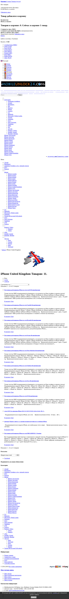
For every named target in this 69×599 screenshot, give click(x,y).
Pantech (10, 229)
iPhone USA (8, 155)
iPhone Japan (8, 148)
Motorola (10, 114)
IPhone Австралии (9, 135)
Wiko (9, 125)
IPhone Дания (12, 198)
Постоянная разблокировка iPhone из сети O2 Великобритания (20, 396)
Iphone (6, 172)
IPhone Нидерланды (14, 201)
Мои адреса (7, 577)
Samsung (10, 119)
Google (10, 242)
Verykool (10, 247)
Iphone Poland (8, 140)
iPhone (10, 109)
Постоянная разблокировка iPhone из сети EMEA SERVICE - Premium (22, 433)
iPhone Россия (12, 206)
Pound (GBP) (8, 53)
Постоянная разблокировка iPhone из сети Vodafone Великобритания (22, 365)
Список (6, 281)
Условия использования (11, 558)
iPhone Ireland (8, 146)
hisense (10, 243)
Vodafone (11, 124)
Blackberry (11, 104)
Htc (9, 106)
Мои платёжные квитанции (12, 575)
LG (9, 112)
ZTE (5, 222)
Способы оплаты (9, 563)
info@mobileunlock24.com (16, 590)
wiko (5, 232)
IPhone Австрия (9, 137)
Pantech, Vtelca (12, 130)
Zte (9, 127)
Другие (6, 238)
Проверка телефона (14, 101)
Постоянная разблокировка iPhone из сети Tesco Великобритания (21, 381)
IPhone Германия (9, 145)
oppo (9, 245)
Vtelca (10, 230)
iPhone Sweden (8, 151)
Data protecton (8, 562)
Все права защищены (15, 566)
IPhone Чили (12, 208)
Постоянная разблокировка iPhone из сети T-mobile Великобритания (22, 305)
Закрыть (33, 597)
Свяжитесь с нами (9, 557)
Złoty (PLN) (7, 58)
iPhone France (8, 143)
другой (10, 129)
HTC (5, 167)
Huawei (10, 108)
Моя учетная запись (7, 570)
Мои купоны (8, 580)
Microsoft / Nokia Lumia (15, 116)
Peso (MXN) (8, 51)
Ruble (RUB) (8, 56)
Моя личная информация (12, 578)
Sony (9, 121)
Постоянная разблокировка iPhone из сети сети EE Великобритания (22, 290)
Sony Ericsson (12, 122)
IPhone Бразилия (9, 138)
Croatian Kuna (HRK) (10, 45)
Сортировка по (5, 284)
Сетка (6, 280)
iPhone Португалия (13, 204)
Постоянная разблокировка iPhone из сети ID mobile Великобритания (22, 320)
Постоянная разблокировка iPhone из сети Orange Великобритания (22, 335)
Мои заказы (8, 573)
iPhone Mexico (12, 180)
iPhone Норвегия (13, 203)
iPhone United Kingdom (11, 153)
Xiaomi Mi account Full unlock (13, 216)
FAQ (5, 560)
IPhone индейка (12, 200)
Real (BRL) (7, 54)
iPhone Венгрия (12, 195)
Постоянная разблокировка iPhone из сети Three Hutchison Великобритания (24, 350)
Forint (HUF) (8, 50)
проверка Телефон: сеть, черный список (16, 166)
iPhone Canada (8, 142)
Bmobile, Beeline (13, 134)
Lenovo (10, 111)
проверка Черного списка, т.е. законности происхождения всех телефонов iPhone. (25, 421)
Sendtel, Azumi (12, 132)
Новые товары (8, 555)
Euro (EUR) (7, 48)
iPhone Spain (8, 150)
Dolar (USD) (8, 46)
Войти (3, 35)
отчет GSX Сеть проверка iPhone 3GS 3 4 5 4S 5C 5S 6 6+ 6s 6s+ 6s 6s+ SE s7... (24, 411)
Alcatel (10, 103)
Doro (9, 240)
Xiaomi (10, 117)
